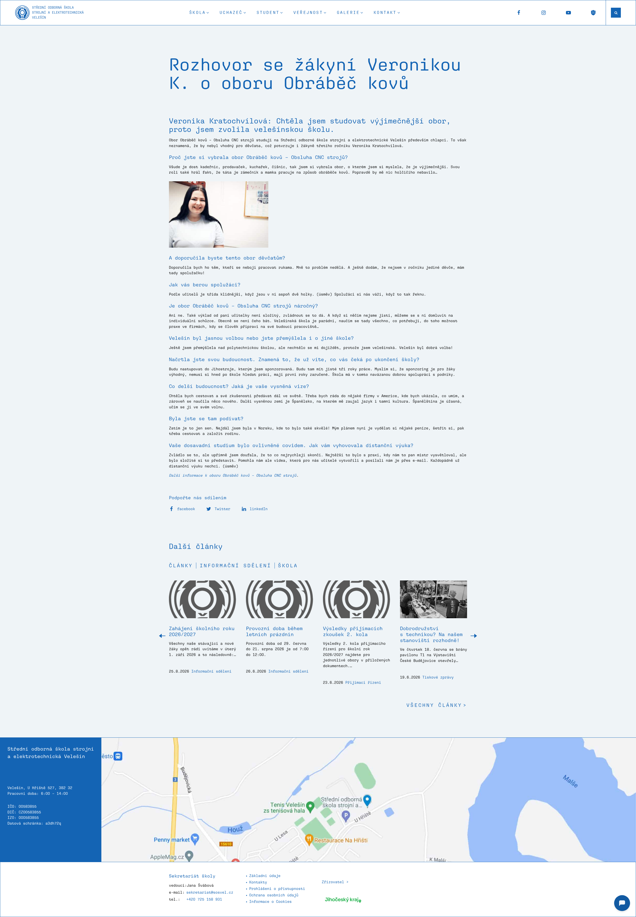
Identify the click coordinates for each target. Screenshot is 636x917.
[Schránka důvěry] (593, 12)
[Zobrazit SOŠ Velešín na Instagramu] (543, 12)
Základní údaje (264, 876)
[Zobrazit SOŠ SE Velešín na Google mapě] (368, 800)
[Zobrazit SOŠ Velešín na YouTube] (568, 12)
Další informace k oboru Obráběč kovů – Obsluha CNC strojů (232, 475)
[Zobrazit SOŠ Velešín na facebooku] (518, 12)
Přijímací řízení (363, 682)
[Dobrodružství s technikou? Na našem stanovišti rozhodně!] (433, 603)
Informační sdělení (235, 566)
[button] (199, 12)
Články (181, 566)
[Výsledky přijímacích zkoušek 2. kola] (356, 603)
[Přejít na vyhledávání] (616, 13)
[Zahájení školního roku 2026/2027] (202, 603)
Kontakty (258, 882)
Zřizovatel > (335, 882)
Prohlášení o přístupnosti (277, 888)
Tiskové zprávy (438, 677)
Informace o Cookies (270, 901)
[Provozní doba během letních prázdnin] (279, 603)
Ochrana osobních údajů (273, 895)
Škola (288, 566)
